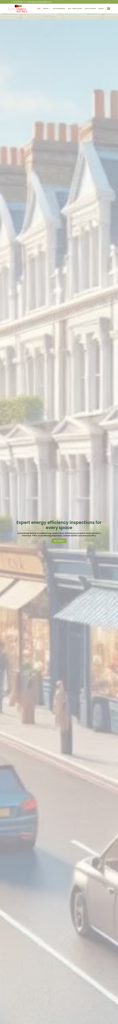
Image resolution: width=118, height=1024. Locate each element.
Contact (101, 8)
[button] (108, 8)
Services (46, 8)
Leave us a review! (90, 8)
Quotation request (59, 8)
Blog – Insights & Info (75, 8)
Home (39, 8)
